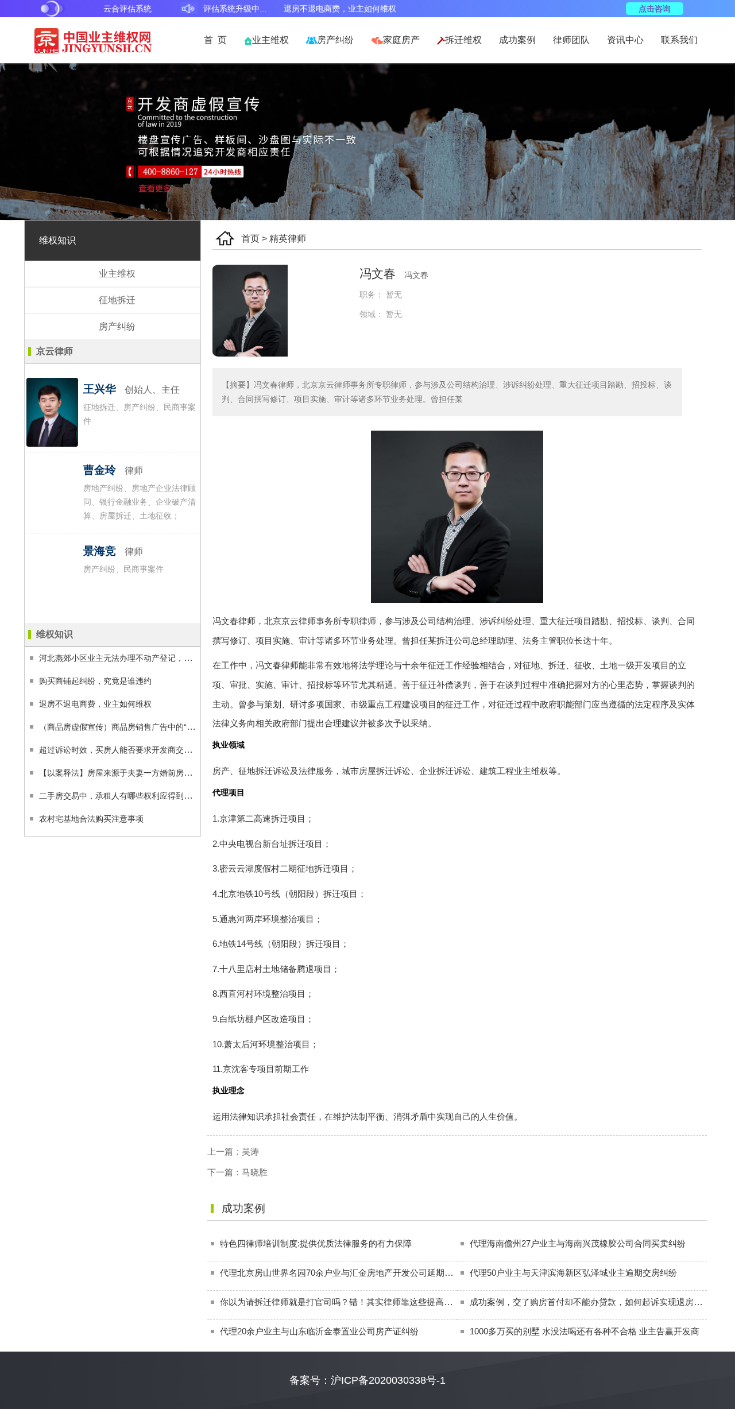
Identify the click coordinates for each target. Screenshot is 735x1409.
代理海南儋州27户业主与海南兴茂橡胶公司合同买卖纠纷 (578, 1243)
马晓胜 (255, 1172)
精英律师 (287, 238)
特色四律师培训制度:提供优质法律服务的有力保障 (316, 1243)
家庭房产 (401, 40)
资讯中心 (625, 40)
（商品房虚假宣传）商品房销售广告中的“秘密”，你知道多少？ (150, 726)
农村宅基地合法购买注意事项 (91, 818)
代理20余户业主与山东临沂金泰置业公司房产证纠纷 (319, 1331)
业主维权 (270, 40)
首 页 (215, 40)
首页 (250, 238)
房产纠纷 (335, 40)
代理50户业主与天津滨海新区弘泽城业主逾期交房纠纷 (573, 1273)
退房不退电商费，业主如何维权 (95, 704)
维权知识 (57, 240)
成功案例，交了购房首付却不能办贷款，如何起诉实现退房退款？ (594, 1302)
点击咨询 (655, 8)
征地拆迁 (117, 300)
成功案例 (517, 40)
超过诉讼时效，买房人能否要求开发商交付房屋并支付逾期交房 (151, 749)
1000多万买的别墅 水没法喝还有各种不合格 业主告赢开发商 (584, 1331)
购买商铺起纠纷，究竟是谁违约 (95, 681)
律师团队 (571, 40)
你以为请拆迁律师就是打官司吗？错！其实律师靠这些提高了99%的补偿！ (362, 1302)
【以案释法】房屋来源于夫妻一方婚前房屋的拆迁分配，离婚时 (151, 772)
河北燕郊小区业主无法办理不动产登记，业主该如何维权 (139, 658)
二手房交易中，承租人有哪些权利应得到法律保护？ (131, 795)
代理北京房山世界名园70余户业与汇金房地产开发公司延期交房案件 (349, 1273)
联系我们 (679, 40)
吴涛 (250, 1151)
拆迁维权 (463, 40)
